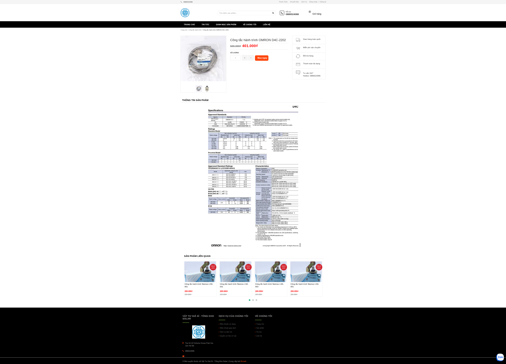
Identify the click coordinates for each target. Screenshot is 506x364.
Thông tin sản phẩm (195, 100)
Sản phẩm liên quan (197, 256)
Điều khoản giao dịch (228, 328)
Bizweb (243, 361)
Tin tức (259, 332)
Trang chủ (184, 30)
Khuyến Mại (294, 2)
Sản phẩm (260, 328)
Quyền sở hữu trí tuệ (228, 336)
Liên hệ (259, 336)
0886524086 (292, 14)
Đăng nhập (313, 2)
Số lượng (234, 53)
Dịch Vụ (304, 2)
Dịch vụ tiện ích (226, 332)
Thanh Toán (283, 2)
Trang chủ (260, 324)
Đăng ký (323, 2)
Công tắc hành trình (195, 30)
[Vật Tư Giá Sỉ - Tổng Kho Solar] (198, 331)
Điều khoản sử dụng (227, 324)
